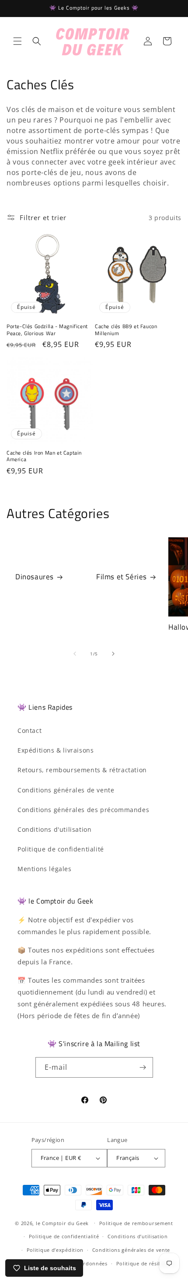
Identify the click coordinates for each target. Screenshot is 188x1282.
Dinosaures (34, 577)
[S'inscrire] (143, 1067)
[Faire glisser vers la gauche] (74, 653)
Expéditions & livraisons (55, 750)
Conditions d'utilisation (54, 829)
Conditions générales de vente (65, 790)
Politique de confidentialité (60, 849)
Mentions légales (44, 869)
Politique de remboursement (136, 1223)
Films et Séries (121, 577)
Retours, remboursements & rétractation (82, 770)
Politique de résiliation (145, 1263)
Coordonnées (90, 1263)
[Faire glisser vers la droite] (113, 653)
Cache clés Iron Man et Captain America (44, 456)
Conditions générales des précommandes (83, 810)
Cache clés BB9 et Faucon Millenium (126, 329)
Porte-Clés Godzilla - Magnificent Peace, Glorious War (47, 329)
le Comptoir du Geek (62, 1222)
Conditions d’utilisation (138, 1236)
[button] (17, 41)
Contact (29, 730)
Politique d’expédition (55, 1250)
